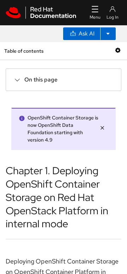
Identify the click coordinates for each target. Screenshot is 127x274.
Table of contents (24, 50)
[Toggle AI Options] (108, 33)
